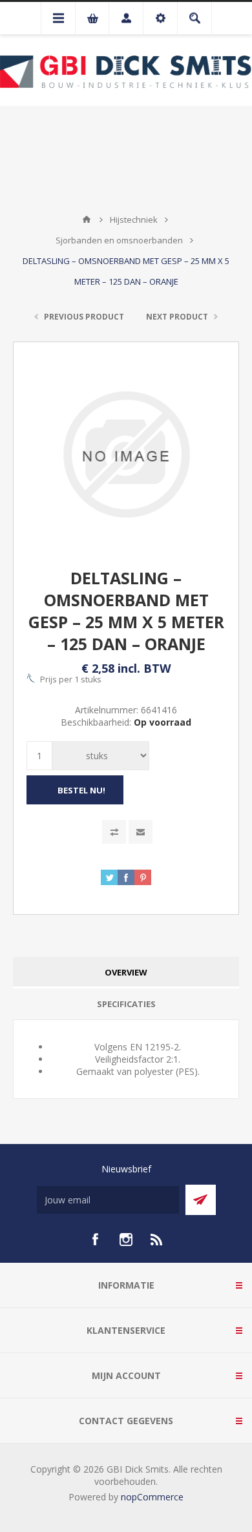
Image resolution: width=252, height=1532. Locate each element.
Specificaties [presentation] (126, 1004)
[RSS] (157, 1239)
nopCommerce (152, 1497)
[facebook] (95, 1239)
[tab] (126, 972)
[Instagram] (126, 1239)
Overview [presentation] (126, 972)
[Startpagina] (86, 219)
